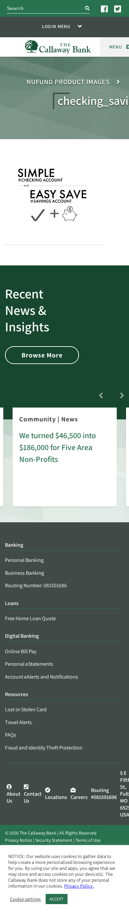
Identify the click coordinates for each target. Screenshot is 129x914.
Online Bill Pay (20, 651)
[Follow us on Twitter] (118, 9)
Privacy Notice (18, 840)
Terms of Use (88, 840)
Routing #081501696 (104, 794)
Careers (79, 797)
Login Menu (56, 26)
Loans (12, 603)
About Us (14, 797)
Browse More (42, 355)
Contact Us (33, 797)
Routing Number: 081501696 (36, 585)
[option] (64, 462)
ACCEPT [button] (57, 899)
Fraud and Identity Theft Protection (43, 747)
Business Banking (24, 572)
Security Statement (53, 840)
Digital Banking (22, 636)
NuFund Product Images (68, 82)
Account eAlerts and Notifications (41, 676)
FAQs (10, 734)
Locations (56, 797)
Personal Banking (24, 560)
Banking (14, 545)
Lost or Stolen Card (26, 709)
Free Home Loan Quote (30, 618)
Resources (16, 694)
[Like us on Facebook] (105, 9)
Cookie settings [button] (25, 899)
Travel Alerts (18, 722)
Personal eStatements (29, 663)
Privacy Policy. (79, 886)
